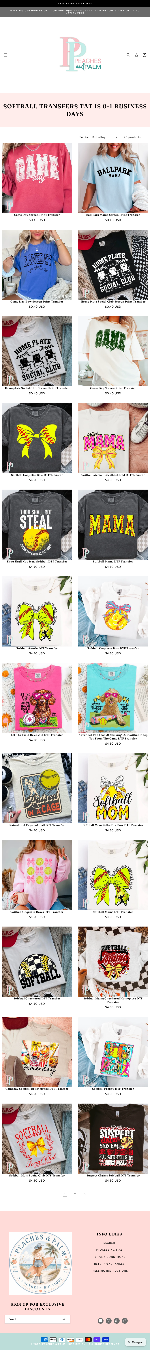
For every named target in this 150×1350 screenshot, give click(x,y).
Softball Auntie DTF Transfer (37, 648)
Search (109, 1242)
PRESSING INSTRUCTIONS (109, 1270)
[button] (5, 55)
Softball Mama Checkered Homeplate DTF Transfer (113, 1000)
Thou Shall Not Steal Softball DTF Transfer (37, 561)
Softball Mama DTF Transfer (113, 561)
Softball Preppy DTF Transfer (113, 1088)
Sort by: (84, 137)
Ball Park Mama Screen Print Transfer (113, 214)
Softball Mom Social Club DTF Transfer (37, 1175)
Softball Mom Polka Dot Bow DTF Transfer (113, 825)
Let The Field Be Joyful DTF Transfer (37, 735)
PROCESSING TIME (109, 1249)
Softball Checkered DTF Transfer (37, 998)
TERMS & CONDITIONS (109, 1256)
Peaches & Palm (53, 1344)
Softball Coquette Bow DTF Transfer (37, 475)
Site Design (77, 1344)
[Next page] (85, 1194)
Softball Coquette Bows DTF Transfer (36, 912)
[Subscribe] (63, 1319)
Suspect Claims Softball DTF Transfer (113, 1175)
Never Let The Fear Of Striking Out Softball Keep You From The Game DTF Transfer (113, 736)
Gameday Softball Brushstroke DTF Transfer (37, 1088)
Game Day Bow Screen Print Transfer (36, 301)
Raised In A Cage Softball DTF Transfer (37, 825)
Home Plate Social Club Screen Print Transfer (113, 301)
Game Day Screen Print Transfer (37, 214)
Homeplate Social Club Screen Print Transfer (37, 388)
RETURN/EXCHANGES (109, 1263)
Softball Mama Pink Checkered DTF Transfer (113, 475)
